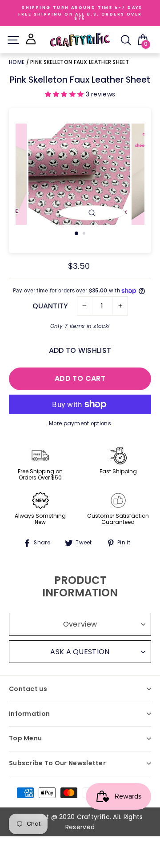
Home (17, 62)
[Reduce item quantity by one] (84, 306)
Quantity (50, 306)
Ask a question (79, 652)
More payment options (80, 423)
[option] (80, 174)
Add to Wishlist (80, 350)
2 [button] (85, 234)
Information (29, 713)
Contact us (28, 688)
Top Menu (25, 738)
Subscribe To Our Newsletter (57, 763)
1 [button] (77, 234)
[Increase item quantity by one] (120, 306)
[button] (65, 94)
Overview (80, 624)
